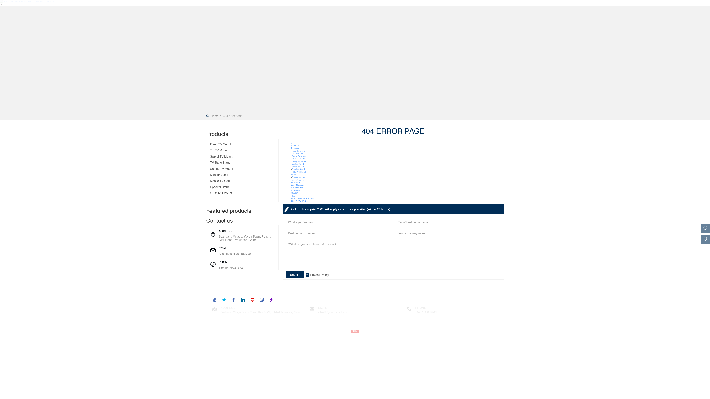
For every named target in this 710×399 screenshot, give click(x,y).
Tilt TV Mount (219, 150)
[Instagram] (262, 300)
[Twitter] (224, 300)
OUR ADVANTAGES (299, 201)
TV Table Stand (220, 162)
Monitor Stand (219, 175)
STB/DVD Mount (221, 193)
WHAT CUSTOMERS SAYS (302, 198)
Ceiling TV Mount (221, 168)
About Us (295, 145)
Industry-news (298, 180)
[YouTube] (215, 300)
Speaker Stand (220, 187)
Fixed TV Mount (220, 144)
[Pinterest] (252, 300)
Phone (420, 308)
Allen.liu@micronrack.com (236, 253)
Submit (294, 274)
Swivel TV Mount (221, 156)
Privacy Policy (319, 275)
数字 (293, 195)
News (293, 174)
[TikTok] (271, 300)
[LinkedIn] (243, 300)
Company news (298, 177)
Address (228, 308)
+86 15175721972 (231, 267)
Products (295, 148)
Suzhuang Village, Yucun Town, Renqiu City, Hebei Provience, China (245, 238)
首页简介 (295, 193)
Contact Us (296, 190)
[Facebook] (233, 300)
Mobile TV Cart (220, 181)
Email (322, 308)
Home (215, 116)
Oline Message (297, 185)
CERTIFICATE (297, 187)
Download (295, 182)
